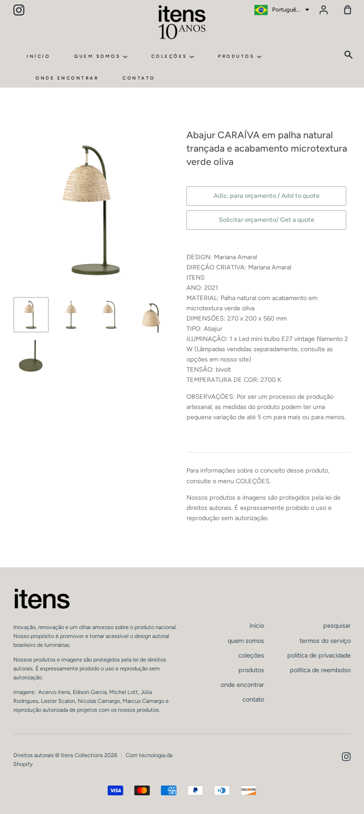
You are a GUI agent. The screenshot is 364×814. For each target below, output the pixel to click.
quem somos (98, 56)
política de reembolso (320, 670)
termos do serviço (325, 641)
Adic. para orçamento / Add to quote (267, 196)
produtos (237, 56)
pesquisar (337, 626)
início (38, 56)
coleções (170, 56)
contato (139, 78)
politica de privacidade (319, 655)
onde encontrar (67, 78)
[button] (281, 9)
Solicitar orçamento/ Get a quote (266, 220)
